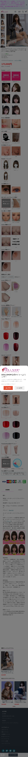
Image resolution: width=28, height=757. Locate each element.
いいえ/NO (19, 388)
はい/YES (8, 388)
